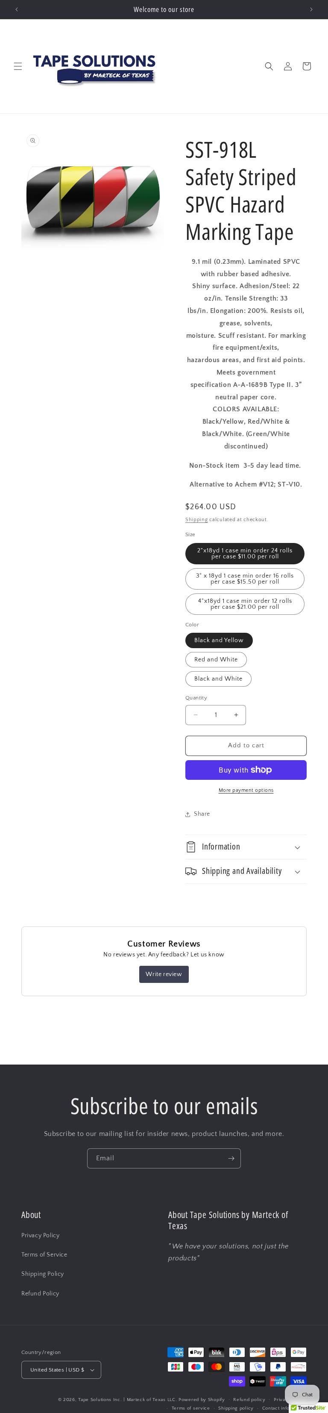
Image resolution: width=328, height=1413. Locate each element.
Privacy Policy (40, 1235)
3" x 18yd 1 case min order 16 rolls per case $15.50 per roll (245, 578)
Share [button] (202, 814)
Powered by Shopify (202, 1399)
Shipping (196, 519)
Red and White (216, 659)
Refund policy (249, 1399)
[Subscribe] (231, 1158)
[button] (18, 66)
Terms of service (191, 1408)
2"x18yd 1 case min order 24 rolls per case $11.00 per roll (245, 553)
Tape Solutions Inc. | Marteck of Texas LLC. (127, 1399)
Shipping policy (236, 1408)
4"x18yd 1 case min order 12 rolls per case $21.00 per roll (245, 604)
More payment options (246, 790)
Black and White (218, 679)
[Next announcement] (311, 9)
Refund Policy (40, 1293)
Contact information (284, 1408)
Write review (164, 974)
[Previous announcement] (16, 9)
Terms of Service (44, 1254)
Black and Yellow (219, 640)
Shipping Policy (42, 1274)
